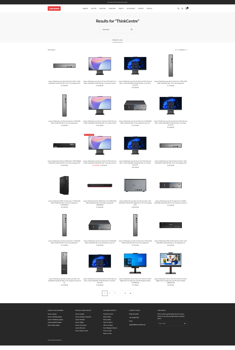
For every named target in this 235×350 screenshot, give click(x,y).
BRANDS (85, 8)
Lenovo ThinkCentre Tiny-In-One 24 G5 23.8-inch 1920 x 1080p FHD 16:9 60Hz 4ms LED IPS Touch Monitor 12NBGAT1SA (170, 280)
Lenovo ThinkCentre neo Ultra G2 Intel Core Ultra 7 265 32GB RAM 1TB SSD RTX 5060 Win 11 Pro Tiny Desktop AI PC (135, 203)
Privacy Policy (107, 319)
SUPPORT (141, 8)
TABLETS (121, 8)
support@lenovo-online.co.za (137, 324)
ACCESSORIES (131, 8)
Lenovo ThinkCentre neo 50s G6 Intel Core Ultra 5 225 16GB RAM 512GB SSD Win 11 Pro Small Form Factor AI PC (64, 280)
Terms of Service (108, 322)
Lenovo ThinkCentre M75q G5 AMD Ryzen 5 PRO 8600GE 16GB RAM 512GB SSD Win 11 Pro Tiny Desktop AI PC (64, 162)
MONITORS (112, 8)
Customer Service (108, 314)
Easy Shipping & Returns (110, 328)
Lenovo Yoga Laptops (54, 325)
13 (125, 293)
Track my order (107, 330)
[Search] (178, 8)
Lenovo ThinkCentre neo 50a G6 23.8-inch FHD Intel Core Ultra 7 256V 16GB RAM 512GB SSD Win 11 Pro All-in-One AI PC (135, 83)
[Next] (130, 293)
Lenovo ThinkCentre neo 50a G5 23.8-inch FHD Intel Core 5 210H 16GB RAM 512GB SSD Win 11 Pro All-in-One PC (99, 162)
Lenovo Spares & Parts (81, 330)
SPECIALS (149, 8)
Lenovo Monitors (80, 319)
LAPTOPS (93, 8)
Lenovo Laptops (52, 314)
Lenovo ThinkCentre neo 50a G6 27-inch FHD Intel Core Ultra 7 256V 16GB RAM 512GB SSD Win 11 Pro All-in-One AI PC (135, 163)
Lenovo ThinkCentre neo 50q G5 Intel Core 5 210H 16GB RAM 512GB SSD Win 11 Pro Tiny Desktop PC (170, 82)
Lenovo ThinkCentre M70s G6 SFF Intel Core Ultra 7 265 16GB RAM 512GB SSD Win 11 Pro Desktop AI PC (171, 242)
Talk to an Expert (108, 325)
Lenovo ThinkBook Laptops (55, 319)
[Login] (182, 8)
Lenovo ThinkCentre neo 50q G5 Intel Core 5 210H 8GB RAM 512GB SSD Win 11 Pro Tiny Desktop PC (64, 122)
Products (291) (118, 40)
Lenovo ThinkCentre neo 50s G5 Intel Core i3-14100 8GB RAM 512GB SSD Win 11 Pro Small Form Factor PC (100, 242)
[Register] (184, 323)
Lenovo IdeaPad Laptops (55, 322)
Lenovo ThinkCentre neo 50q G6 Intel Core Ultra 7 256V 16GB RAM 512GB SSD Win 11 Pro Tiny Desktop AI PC (171, 162)
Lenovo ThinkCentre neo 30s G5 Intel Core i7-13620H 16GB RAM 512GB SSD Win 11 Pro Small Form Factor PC (170, 202)
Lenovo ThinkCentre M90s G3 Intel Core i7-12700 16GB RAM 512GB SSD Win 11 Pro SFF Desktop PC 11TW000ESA (64, 203)
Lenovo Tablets (79, 322)
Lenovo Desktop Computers (83, 317)
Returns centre (107, 333)
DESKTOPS (102, 8)
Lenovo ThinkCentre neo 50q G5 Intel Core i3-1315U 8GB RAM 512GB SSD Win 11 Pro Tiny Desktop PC (135, 242)
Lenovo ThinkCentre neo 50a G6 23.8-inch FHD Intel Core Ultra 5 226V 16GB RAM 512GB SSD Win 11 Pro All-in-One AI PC (170, 123)
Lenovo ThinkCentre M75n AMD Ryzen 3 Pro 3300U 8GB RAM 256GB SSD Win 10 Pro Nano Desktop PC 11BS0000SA (99, 203)
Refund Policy (107, 317)
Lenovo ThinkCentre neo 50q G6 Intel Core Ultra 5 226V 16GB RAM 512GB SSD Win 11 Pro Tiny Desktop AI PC (64, 82)
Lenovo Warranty (80, 328)
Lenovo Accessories (80, 325)
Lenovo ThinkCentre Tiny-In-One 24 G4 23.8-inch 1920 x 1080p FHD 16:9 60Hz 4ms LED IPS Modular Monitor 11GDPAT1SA (135, 280)
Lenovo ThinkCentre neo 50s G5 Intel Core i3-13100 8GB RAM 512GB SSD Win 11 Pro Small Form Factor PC (135, 122)
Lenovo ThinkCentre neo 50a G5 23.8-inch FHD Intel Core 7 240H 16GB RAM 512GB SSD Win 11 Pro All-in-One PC (99, 122)
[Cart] (186, 8)
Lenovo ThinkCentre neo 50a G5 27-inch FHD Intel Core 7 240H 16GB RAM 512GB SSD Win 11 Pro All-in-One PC (99, 82)
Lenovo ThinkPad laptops (55, 317)
